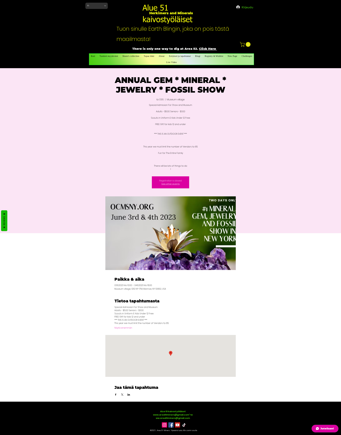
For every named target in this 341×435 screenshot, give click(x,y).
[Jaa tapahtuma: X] (122, 395)
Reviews (4, 220)
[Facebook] (171, 425)
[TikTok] (184, 425)
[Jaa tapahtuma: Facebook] (115, 395)
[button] (246, 44)
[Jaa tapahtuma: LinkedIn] (128, 395)
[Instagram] (164, 425)
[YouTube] (177, 425)
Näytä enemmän (123, 327)
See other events (170, 183)
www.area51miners (164, 414)
